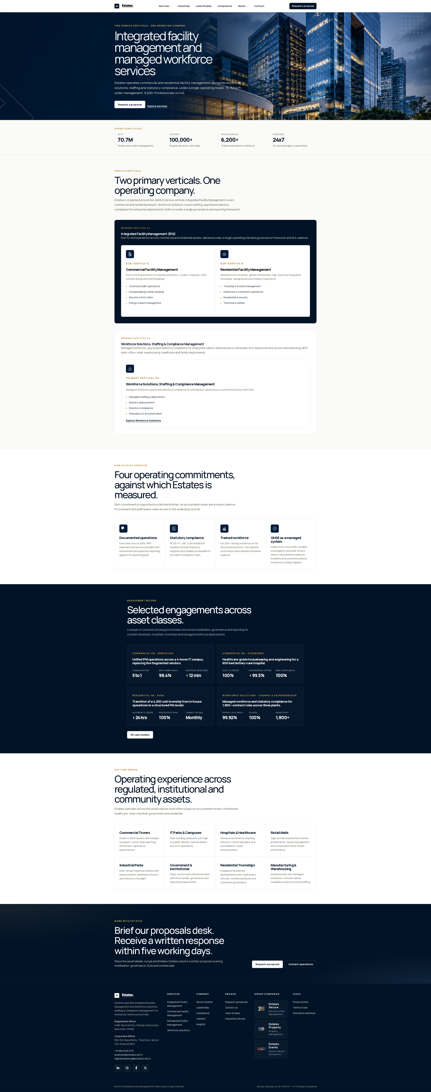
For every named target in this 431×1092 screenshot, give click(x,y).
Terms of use (300, 1007)
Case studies (232, 1013)
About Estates (204, 1002)
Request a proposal (303, 5)
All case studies (140, 734)
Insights (200, 1024)
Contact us (231, 1007)
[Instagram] (127, 1068)
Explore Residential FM (234, 309)
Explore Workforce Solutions (143, 420)
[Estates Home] (124, 6)
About (241, 6)
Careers (200, 1018)
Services (164, 6)
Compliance (225, 6)
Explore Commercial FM (140, 309)
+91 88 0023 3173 (124, 1050)
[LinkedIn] (118, 1068)
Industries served (235, 1018)
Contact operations (300, 964)
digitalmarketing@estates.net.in (132, 1058)
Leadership (202, 1007)
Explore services (157, 106)
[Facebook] (136, 1068)
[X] (145, 1068)
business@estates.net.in (128, 1054)
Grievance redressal (304, 1013)
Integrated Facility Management (177, 1003)
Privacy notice (300, 1002)
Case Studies (203, 6)
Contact (259, 6)
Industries (184, 6)
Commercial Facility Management (178, 1013)
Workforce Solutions (178, 1030)
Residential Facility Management (177, 1022)
